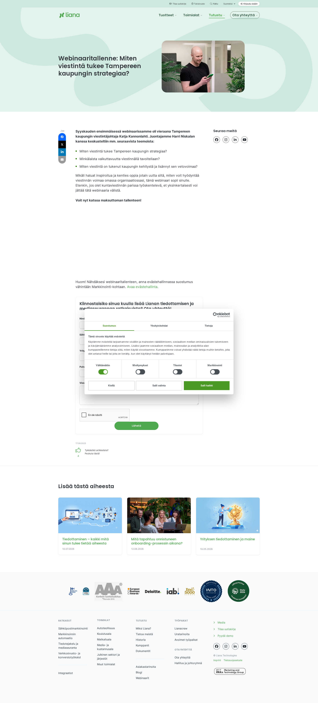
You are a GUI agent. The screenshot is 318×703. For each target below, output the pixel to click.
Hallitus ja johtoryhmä (188, 663)
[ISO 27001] (211, 591)
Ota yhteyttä (182, 657)
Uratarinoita (182, 634)
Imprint (217, 660)
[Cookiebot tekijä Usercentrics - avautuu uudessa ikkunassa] (215, 314)
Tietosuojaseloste (233, 660)
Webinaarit (142, 678)
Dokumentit (143, 651)
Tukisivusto (199, 3)
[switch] (140, 371)
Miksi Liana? (143, 628)
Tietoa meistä (144, 634)
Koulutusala (104, 633)
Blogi (139, 672)
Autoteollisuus (106, 628)
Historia (141, 639)
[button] (168, 15)
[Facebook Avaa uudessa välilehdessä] (216, 139)
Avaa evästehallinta (142, 287)
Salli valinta (159, 385)
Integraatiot (65, 673)
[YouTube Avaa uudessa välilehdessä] (244, 139)
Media (221, 622)
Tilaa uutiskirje (179, 3)
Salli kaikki (207, 385)
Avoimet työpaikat (186, 639)
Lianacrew (181, 628)
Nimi (83, 318)
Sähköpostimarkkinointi (73, 628)
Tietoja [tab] (209, 325)
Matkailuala (104, 639)
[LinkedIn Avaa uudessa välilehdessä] (235, 139)
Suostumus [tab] (109, 325)
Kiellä (111, 385)
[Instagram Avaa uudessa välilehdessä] (226, 139)
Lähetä (136, 426)
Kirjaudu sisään (250, 3)
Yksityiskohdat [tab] (159, 325)
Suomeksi (228, 3)
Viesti (83, 382)
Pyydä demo (225, 635)
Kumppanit (142, 645)
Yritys (84, 350)
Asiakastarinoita (146, 666)
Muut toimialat (106, 664)
